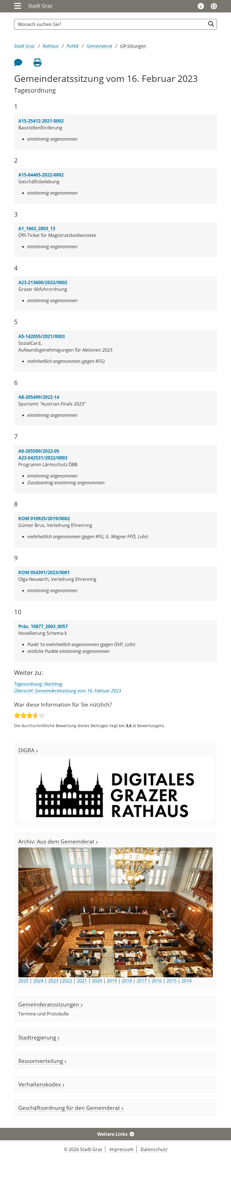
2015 (171, 981)
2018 (127, 981)
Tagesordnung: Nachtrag (38, 684)
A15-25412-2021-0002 (41, 121)
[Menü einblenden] (17, 6)
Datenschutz (154, 1149)
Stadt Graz (40, 5)
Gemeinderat (99, 46)
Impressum (121, 1149)
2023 (53, 981)
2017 (142, 981)
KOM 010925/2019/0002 (44, 518)
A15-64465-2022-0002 (41, 175)
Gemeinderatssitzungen (49, 1004)
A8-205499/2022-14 (38, 397)
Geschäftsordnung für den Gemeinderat (69, 1107)
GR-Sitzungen (133, 46)
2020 (97, 981)
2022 (67, 981)
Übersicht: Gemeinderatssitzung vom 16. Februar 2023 (67, 691)
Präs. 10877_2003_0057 (43, 626)
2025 (23, 981)
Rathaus (51, 46)
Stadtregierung (37, 1037)
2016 (157, 981)
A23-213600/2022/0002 (42, 282)
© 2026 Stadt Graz (83, 1149)
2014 (186, 981)
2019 (112, 981)
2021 (82, 981)
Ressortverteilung (41, 1061)
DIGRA (27, 750)
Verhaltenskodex (40, 1084)
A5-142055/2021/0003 (41, 336)
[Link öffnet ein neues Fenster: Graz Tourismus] (201, 6)
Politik (72, 46)
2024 (38, 981)
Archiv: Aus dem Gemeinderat (57, 841)
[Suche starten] (211, 24)
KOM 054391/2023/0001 (44, 572)
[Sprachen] (214, 6)
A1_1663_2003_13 (36, 228)
